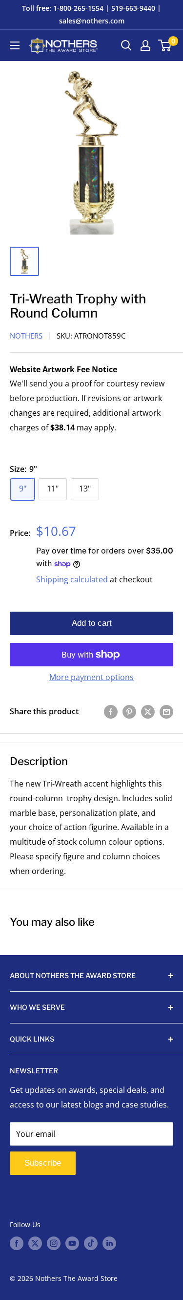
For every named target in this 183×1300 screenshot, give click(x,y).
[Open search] (126, 45)
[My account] (145, 45)
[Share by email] (166, 711)
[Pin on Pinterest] (129, 711)
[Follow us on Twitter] (35, 1243)
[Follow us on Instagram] (54, 1243)
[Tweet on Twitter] (148, 711)
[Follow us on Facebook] (16, 1243)
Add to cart (92, 623)
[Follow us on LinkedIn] (109, 1243)
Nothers (26, 336)
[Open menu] (15, 45)
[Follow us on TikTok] (91, 1243)
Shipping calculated (72, 579)
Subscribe (42, 1163)
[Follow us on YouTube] (72, 1243)
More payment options (91, 677)
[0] (165, 45)
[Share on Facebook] (111, 711)
